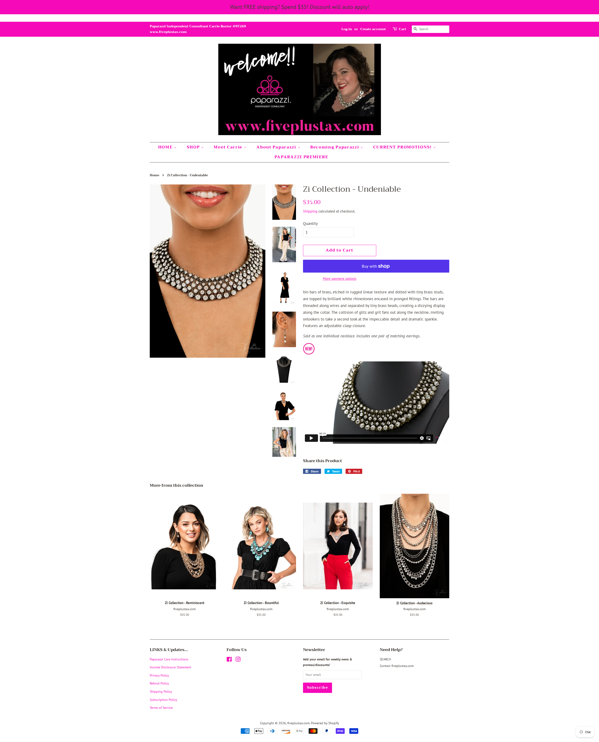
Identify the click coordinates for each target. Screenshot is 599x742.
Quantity (310, 223)
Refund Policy (159, 683)
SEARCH (385, 659)
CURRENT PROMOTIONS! (403, 147)
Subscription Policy (163, 699)
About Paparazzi (276, 147)
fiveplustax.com (298, 723)
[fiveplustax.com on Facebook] (229, 660)
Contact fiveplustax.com (397, 665)
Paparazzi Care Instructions (169, 659)
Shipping (310, 211)
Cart (402, 29)
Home (154, 175)
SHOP (194, 147)
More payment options (339, 278)
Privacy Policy (159, 675)
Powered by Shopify (325, 723)
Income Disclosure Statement (171, 667)
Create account (373, 29)
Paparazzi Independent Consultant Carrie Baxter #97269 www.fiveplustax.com (198, 29)
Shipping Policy (161, 691)
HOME (166, 147)
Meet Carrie (229, 147)
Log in (346, 29)
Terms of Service (161, 707)
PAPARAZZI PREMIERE (301, 157)
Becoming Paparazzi (335, 147)
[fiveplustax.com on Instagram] (238, 660)
